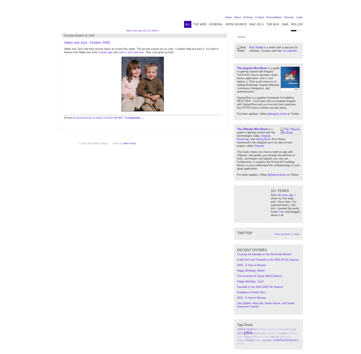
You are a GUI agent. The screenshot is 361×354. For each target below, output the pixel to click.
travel (250, 340)
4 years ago (105, 52)
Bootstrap (243, 139)
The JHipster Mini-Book (252, 129)
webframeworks (286, 340)
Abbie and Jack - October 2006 (87, 42)
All (187, 24)
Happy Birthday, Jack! (250, 281)
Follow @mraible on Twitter (287, 234)
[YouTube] (293, 9)
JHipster (259, 145)
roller (240, 336)
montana (293, 333)
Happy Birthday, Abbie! (251, 270)
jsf (276, 333)
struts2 (241, 340)
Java (285, 24)
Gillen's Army (129, 143)
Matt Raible (256, 47)
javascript (259, 333)
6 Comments (133, 117)
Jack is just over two (131, 52)
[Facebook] (274, 9)
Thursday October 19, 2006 (79, 35)
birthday (262, 329)
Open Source (236, 24)
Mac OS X (256, 24)
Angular (265, 135)
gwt (294, 329)
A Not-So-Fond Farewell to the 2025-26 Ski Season (268, 259)
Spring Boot (263, 139)
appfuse (251, 329)
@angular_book (277, 113)
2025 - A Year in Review (251, 265)
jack (240, 333)
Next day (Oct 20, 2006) (145, 30)
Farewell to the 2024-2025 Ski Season (260, 286)
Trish (281, 211)
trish (258, 340)
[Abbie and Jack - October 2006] (143, 110)
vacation (267, 340)
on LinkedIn (290, 50)
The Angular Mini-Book (252, 68)
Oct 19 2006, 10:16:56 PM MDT (105, 117)
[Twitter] (280, 9)
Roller (297, 24)
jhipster (270, 333)
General (216, 24)
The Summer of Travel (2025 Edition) (259, 276)
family (280, 329)
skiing (247, 336)
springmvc (285, 336)
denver (272, 329)
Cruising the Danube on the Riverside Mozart (264, 254)
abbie (241, 329)
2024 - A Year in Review (251, 297)
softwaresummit (261, 336)
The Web (199, 24)
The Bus (272, 24)
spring (275, 336)
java (248, 332)
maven (282, 333)
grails (287, 329)
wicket (240, 343)
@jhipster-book (277, 174)
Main (128, 30)
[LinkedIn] (287, 9)
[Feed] (300, 9)
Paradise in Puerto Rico (251, 292)
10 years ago (285, 195)
